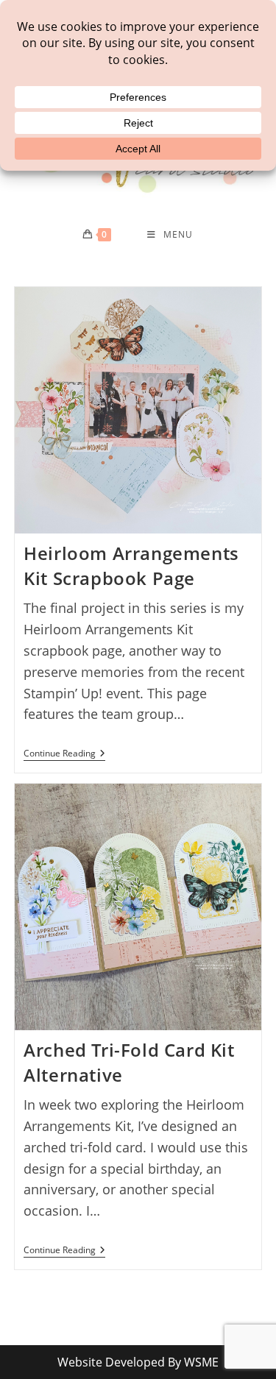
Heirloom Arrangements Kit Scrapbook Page (131, 565)
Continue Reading (64, 754)
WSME (201, 1362)
